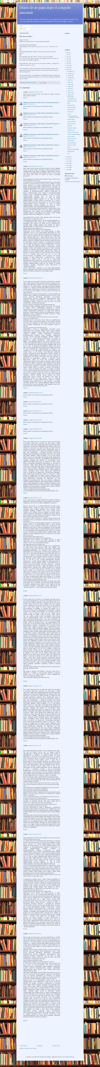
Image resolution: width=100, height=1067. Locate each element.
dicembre (70, 71)
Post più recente (23, 1045)
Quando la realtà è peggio (73, 149)
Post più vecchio (56, 1045)
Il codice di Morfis (72, 121)
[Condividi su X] (42, 82)
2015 (68, 159)
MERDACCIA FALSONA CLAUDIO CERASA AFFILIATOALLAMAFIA (40, 102)
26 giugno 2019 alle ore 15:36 (34, 595)
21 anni (69, 114)
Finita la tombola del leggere (74, 134)
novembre (70, 73)
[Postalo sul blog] (41, 82)
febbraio (70, 92)
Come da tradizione (72, 143)
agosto (69, 80)
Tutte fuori (70, 126)
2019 (68, 65)
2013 (68, 163)
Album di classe (71, 109)
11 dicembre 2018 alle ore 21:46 (35, 166)
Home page (39, 1045)
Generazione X (71, 130)
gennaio (70, 95)
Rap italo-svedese (71, 123)
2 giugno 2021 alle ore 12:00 (34, 834)
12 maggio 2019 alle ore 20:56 (35, 429)
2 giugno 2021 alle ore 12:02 (34, 933)
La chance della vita (72, 99)
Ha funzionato (71, 96)
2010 (68, 169)
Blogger (72, 1057)
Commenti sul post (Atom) (30, 1048)
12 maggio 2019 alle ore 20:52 (35, 420)
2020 (68, 63)
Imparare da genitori (72, 101)
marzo (69, 90)
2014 (68, 161)
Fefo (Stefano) (69, 176)
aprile (69, 88)
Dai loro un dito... (72, 136)
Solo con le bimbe (72, 107)
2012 (68, 165)
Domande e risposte (72, 128)
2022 (68, 59)
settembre (70, 78)
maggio (69, 86)
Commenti (23, 28)
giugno (69, 84)
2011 (68, 167)
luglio (69, 82)
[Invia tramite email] (39, 82)
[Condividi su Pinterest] (45, 82)
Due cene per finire (72, 138)
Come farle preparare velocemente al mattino (73, 116)
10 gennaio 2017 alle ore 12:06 (35, 92)
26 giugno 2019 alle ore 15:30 (34, 497)
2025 (68, 52)
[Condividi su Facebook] (44, 82)
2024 (68, 54)
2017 (68, 69)
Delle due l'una (71, 151)
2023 (68, 57)
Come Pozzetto (71, 140)
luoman (63, 1057)
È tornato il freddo (72, 145)
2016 (68, 156)
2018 (68, 67)
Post (22, 26)
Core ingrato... (71, 111)
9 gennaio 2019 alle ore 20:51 (34, 401)
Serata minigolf (71, 119)
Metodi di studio (71, 105)
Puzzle (69, 147)
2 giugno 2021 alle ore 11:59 (34, 745)
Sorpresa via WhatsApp (73, 132)
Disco (69, 103)
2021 (68, 61)
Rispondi (25, 97)
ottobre (69, 75)
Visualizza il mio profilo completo (72, 181)
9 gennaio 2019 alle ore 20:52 (34, 411)
